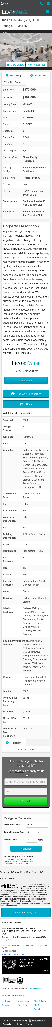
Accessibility (8, 1024)
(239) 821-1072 (26, 371)
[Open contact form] (48, 3)
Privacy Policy (35, 988)
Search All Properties (28, 394)
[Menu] (47, 11)
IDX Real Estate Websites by (15, 1020)
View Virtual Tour (36, 64)
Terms (19, 1024)
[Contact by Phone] (41, 3)
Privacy (29, 1024)
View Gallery (17, 64)
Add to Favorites (15, 82)
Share (28, 404)
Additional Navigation (26, 912)
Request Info (40, 75)
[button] (2, 50)
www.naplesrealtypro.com (14, 954)
